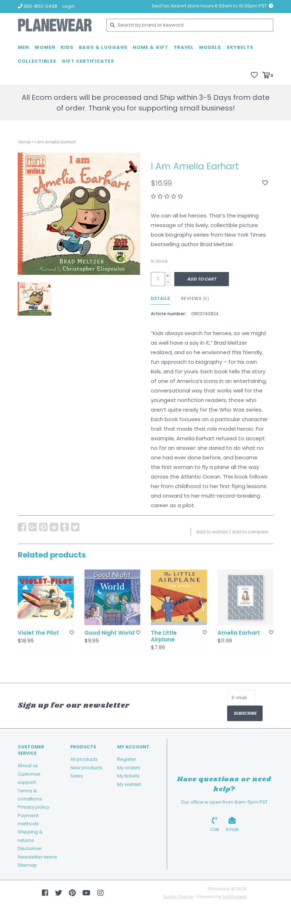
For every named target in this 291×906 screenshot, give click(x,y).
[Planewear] (57, 25)
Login (68, 6)
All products (84, 759)
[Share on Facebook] (22, 527)
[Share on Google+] (32, 527)
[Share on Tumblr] (64, 527)
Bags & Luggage (103, 47)
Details (160, 298)
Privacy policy (33, 807)
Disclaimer (30, 848)
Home (24, 142)
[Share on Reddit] (54, 527)
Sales (76, 775)
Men (23, 47)
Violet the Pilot (38, 633)
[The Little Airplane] (179, 597)
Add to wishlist (212, 532)
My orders (128, 767)
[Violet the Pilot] (46, 597)
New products (86, 767)
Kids (67, 47)
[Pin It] (43, 527)
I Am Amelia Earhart (54, 142)
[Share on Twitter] (75, 527)
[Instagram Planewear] (100, 892)
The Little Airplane (164, 636)
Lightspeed (235, 897)
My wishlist (129, 784)
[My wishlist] (254, 75)
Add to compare (250, 532)
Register (126, 759)
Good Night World (109, 633)
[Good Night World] (112, 597)
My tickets (128, 775)
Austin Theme (178, 897)
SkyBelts (239, 47)
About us (28, 765)
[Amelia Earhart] (246, 597)
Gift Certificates (88, 61)
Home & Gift (150, 47)
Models (210, 47)
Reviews (195, 298)
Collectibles (37, 61)
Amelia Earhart (239, 633)
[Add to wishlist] (265, 183)
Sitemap (27, 865)
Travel (184, 47)
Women (44, 47)
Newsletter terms (37, 857)
